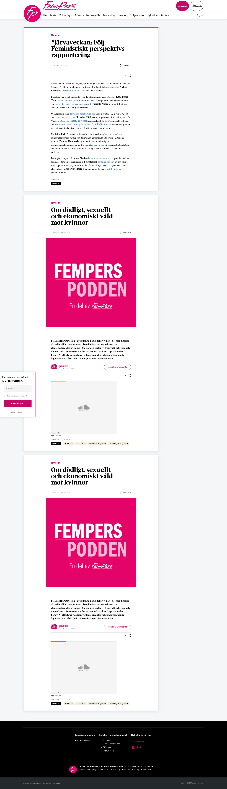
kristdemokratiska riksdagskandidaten (81, 124)
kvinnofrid (81, 444)
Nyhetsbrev (153, 15)
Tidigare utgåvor (138, 15)
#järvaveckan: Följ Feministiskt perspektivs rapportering (88, 48)
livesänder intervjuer (71, 90)
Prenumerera (182, 6)
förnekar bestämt (106, 161)
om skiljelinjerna (113, 168)
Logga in (198, 6)
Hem (45, 15)
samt (76, 120)
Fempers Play (109, 15)
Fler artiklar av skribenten (117, 367)
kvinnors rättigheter (97, 444)
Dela (125, 75)
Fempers (63, 366)
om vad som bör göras (67, 100)
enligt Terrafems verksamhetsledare (72, 103)
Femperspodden (93, 15)
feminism (69, 444)
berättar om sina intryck (99, 158)
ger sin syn (99, 144)
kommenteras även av (65, 117)
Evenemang (122, 15)
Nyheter (53, 15)
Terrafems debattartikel (81, 113)
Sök (202, 15)
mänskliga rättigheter (119, 444)
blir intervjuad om (113, 134)
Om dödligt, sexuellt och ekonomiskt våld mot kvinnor (82, 216)
